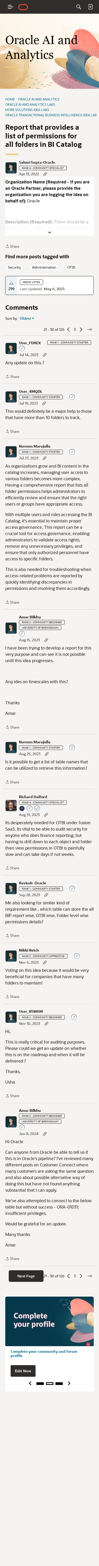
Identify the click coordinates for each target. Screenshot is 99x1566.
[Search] (78, 7)
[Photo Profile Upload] (22, 808)
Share (12, 246)
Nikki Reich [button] (29, 950)
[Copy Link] (45, 174)
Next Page (26, 1275)
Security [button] (14, 267)
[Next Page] (81, 329)
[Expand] (49, 232)
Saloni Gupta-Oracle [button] (37, 162)
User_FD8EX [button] (30, 343)
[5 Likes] (37, 808)
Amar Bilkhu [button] (30, 617)
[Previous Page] (68, 329)
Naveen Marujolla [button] (34, 446)
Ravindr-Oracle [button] (32, 883)
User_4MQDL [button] (31, 391)
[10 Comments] (22, 634)
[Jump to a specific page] (89, 329)
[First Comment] (22, 348)
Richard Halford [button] (33, 796)
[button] (11, 168)
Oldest (25, 318)
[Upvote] (11, 283)
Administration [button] (44, 267)
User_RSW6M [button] (31, 1011)
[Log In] (90, 7)
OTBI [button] (71, 267)
